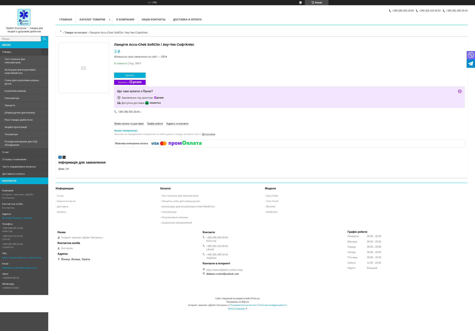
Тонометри (11, 134)
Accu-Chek (272, 195)
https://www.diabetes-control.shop (21, 257)
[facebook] (60, 157)
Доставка (62, 206)
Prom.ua (255, 298)
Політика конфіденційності (273, 305)
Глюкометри (12, 98)
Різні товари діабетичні (19, 119)
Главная (65, 19)
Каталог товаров (92, 19)
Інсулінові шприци (15, 90)
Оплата (61, 211)
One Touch (272, 201)
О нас (5, 152)
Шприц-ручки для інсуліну (20, 112)
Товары (6, 51)
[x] (64, 157)
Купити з (123, 82)
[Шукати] (44, 39)
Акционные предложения (177, 222)
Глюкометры (169, 211)
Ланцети (10, 105)
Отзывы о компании (14, 159)
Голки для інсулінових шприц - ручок (22, 82)
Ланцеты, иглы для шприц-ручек (181, 201)
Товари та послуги (76, 32)
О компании (125, 19)
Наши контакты (154, 19)
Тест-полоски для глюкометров (15, 60)
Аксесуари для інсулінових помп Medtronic (20, 71)
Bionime (270, 206)
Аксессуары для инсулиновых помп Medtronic (188, 206)
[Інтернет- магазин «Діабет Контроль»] (24, 17)
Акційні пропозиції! (16, 127)
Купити (130, 75)
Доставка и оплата (13, 173)
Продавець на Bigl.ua (237, 302)
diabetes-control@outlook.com (19, 267)
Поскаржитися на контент (243, 305)
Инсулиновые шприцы (175, 217)
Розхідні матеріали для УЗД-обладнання (21, 143)
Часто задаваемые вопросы (19, 166)
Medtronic (272, 211)
